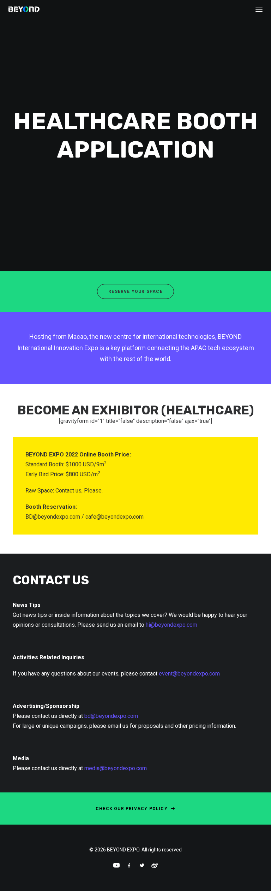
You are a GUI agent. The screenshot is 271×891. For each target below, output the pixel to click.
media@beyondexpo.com (115, 768)
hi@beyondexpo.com (171, 624)
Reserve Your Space (135, 291)
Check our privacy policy (132, 808)
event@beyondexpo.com (189, 673)
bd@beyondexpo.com (111, 716)
